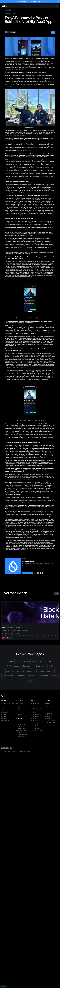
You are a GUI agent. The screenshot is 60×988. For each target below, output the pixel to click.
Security (14, 625)
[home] (4, 6)
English (2, 986)
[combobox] (4, 986)
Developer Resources (6, 625)
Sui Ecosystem (8, 13)
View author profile (27, 573)
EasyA (12, 60)
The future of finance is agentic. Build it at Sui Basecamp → (28, 1)
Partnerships (14, 13)
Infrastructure (19, 625)
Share (52, 32)
